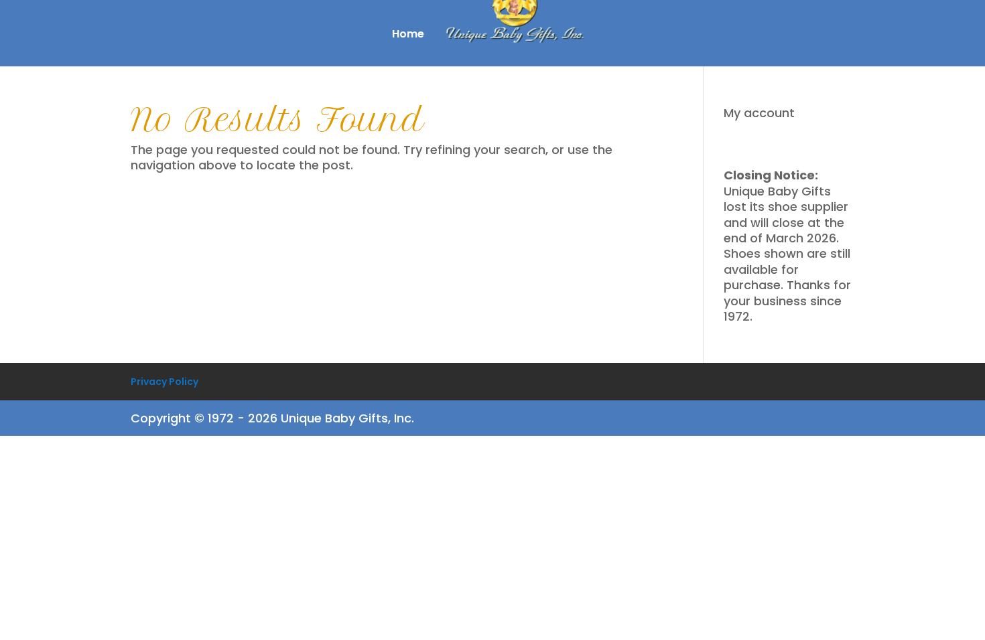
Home (408, 35)
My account (759, 112)
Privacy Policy (164, 381)
